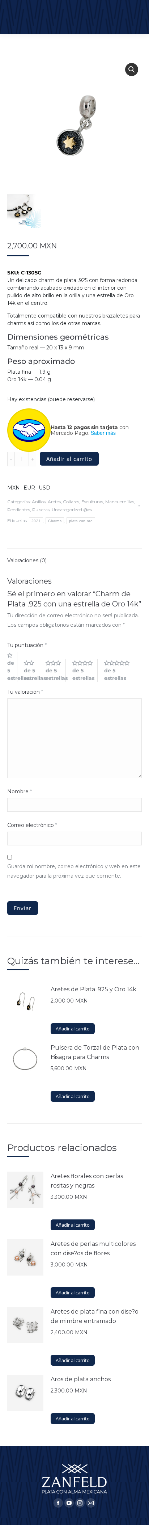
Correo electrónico (32, 825)
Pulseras (41, 509)
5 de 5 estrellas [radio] (119, 670)
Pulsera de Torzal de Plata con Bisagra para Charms (95, 1052)
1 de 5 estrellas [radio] (12, 666)
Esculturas (92, 501)
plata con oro (81, 521)
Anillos (39, 501)
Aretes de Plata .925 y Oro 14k (93, 989)
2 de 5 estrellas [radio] (31, 670)
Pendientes (18, 509)
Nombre (19, 791)
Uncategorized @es (72, 509)
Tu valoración (25, 692)
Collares (71, 501)
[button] (131, 69)
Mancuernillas (119, 501)
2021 (36, 521)
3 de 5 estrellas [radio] (56, 670)
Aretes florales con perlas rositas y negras (87, 1181)
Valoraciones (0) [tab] (27, 560)
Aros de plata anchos (81, 1379)
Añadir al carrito (69, 458)
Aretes (54, 501)
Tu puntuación (27, 645)
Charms (54, 521)
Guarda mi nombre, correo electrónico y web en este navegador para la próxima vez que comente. (74, 871)
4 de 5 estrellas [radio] (85, 670)
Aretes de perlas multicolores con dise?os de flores (93, 1248)
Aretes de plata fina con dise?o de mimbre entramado (95, 1316)
